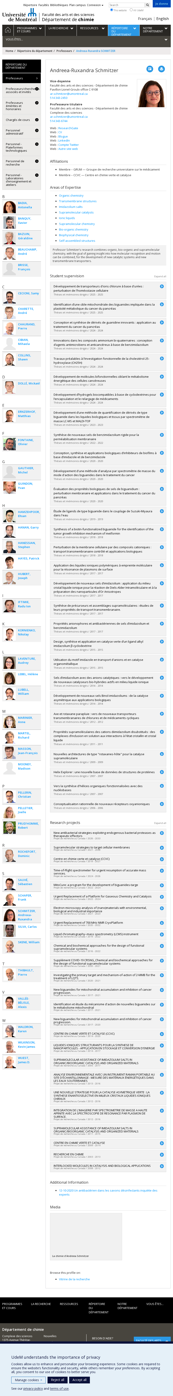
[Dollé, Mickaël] (9, 387)
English (162, 18)
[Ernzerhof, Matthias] (9, 416)
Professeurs (64, 51)
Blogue (63, 136)
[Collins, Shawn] (9, 359)
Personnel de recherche (15, 162)
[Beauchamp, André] (9, 253)
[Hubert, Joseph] (9, 578)
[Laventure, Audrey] (9, 663)
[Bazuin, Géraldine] (9, 238)
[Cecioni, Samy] (9, 297)
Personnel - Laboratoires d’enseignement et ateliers (18, 180)
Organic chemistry (71, 195)
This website (120, 10)
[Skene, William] (9, 946)
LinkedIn (64, 140)
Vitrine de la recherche (74, 1279)
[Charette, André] (9, 313)
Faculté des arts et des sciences (68, 14)
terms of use (59, 1388)
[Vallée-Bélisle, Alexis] (9, 1003)
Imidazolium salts (71, 207)
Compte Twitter (68, 145)
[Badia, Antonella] (9, 207)
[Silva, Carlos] (9, 931)
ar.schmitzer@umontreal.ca (69, 94)
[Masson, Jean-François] (9, 753)
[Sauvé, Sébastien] (9, 884)
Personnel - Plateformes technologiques (16, 147)
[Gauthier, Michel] (9, 472)
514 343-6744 (58, 121)
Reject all (57, 1380)
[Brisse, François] (9, 269)
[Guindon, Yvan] (9, 488)
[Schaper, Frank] (9, 899)
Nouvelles (50, 1336)
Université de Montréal (19, 14)
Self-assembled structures (77, 241)
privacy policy (33, 1388)
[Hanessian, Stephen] (9, 547)
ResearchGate (68, 128)
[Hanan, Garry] (9, 531)
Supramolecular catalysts (76, 212)
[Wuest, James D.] (9, 1062)
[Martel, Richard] (9, 737)
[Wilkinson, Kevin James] (9, 1046)
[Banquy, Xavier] (9, 222)
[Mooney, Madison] (9, 768)
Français (145, 18)
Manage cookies (28, 1380)
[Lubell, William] (9, 694)
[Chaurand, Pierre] (9, 328)
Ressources (69, 1304)
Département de (68, 19)
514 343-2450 (58, 98)
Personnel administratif (14, 131)
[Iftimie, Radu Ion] (9, 606)
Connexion (94, 5)
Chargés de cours (18, 120)
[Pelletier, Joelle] (9, 812)
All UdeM (138, 10)
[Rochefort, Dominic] (9, 856)
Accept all (79, 1380)
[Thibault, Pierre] (9, 974)
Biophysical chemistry (74, 235)
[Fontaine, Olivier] (9, 444)
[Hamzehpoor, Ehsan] (9, 516)
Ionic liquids (67, 218)
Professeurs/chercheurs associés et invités (23, 90)
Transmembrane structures (78, 201)
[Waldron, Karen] (9, 1031)
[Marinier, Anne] (9, 722)
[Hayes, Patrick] (9, 562)
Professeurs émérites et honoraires (14, 106)
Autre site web (68, 149)
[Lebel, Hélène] (9, 678)
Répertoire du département (34, 51)
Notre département (127, 1306)
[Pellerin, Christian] (9, 796)
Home (9, 51)
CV (60, 132)
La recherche (41, 1304)
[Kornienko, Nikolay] (9, 634)
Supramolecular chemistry (77, 224)
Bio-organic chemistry (73, 229)
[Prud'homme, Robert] (9, 827)
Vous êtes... (155, 1304)
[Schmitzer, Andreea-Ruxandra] (9, 915)
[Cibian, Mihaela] (9, 344)
